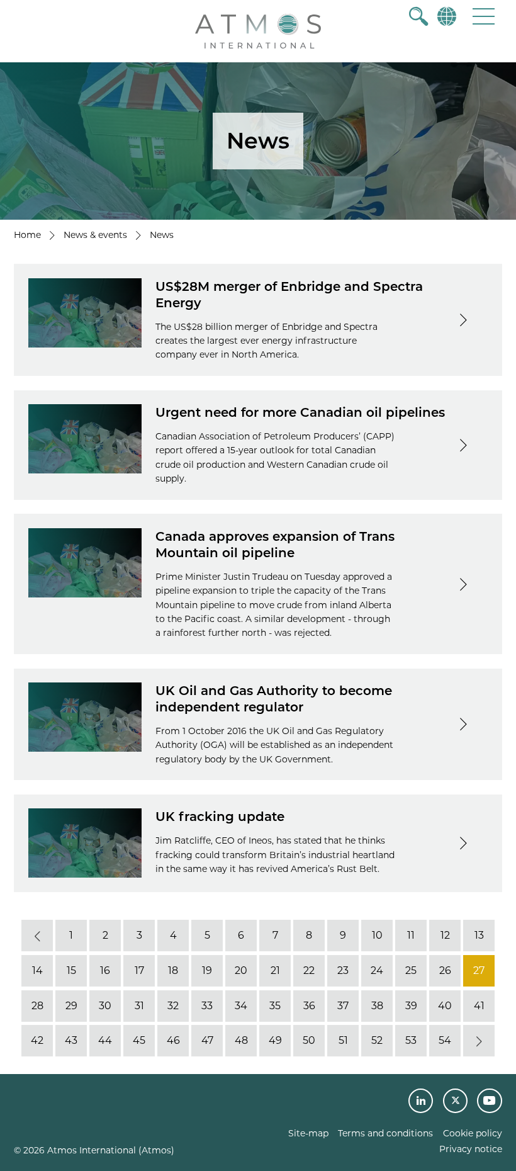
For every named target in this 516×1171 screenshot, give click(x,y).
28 (37, 1006)
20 (241, 970)
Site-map (308, 1133)
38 (377, 1006)
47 (207, 1040)
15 (71, 970)
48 (241, 1040)
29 (71, 1006)
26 (445, 970)
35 (275, 1006)
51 (343, 1040)
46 (173, 1040)
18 (173, 970)
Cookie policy (472, 1133)
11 (411, 936)
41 (479, 1006)
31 (139, 1006)
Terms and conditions (385, 1133)
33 (207, 1006)
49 (275, 1040)
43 (71, 1040)
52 (377, 1040)
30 (105, 1006)
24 (377, 970)
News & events (95, 234)
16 (105, 970)
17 (139, 970)
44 (105, 1040)
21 (275, 970)
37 (343, 1006)
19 (207, 970)
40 (445, 1006)
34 (241, 1006)
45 (139, 1040)
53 (411, 1040)
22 (309, 970)
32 (173, 1006)
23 (343, 970)
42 (37, 1040)
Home (27, 234)
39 (411, 1006)
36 (309, 1006)
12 (445, 936)
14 (37, 970)
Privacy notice (470, 1149)
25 (411, 970)
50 (309, 1040)
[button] (484, 16)
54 (445, 1040)
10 (377, 936)
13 (479, 936)
